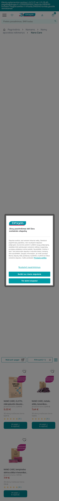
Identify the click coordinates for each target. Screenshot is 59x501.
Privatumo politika (40, 258)
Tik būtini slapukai (29, 281)
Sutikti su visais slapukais (29, 274)
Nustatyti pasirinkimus (29, 267)
